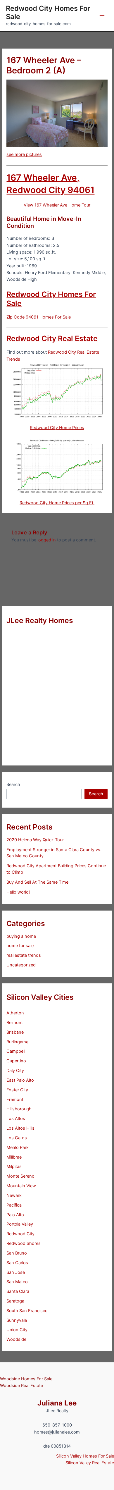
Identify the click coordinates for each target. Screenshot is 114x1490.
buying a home (21, 936)
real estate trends (23, 955)
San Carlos (17, 1262)
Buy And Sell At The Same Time (37, 882)
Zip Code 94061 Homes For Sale (38, 317)
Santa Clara (17, 1291)
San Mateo (17, 1281)
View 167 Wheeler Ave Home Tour (57, 205)
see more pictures (24, 154)
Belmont (14, 1022)
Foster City (17, 1089)
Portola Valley (19, 1224)
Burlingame (17, 1042)
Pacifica (14, 1205)
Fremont (14, 1099)
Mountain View (21, 1185)
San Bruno (16, 1253)
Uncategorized (21, 965)
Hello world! (18, 892)
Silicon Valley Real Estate (89, 1462)
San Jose (15, 1272)
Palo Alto (15, 1214)
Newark (14, 1195)
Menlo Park (17, 1147)
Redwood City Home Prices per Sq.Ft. (57, 502)
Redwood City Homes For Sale (48, 12)
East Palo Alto (20, 1080)
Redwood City (20, 1233)
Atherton (15, 1013)
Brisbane (15, 1032)
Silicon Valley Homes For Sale (85, 1456)
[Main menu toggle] (102, 15)
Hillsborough (19, 1109)
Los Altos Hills (20, 1128)
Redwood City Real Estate (52, 338)
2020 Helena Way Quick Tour (35, 839)
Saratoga (15, 1301)
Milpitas (14, 1166)
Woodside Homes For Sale (26, 1378)
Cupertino (16, 1061)
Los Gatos (16, 1137)
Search (13, 784)
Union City (16, 1329)
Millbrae (14, 1157)
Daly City (15, 1070)
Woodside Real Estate (21, 1385)
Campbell (15, 1051)
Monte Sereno (20, 1176)
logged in (46, 540)
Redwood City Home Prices (57, 427)
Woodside (16, 1339)
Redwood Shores (23, 1243)
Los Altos (15, 1118)
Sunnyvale (16, 1320)
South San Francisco (27, 1310)
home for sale (20, 945)
